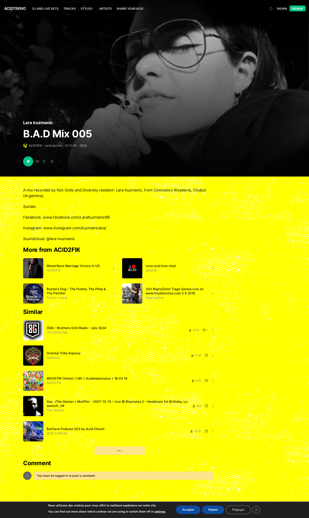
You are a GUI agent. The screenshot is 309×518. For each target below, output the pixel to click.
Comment (37, 463)
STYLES (86, 8)
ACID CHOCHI (57, 433)
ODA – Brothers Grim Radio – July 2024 (76, 328)
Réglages (238, 510)
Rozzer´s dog (57, 298)
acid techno (53, 145)
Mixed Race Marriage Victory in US (73, 266)
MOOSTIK (54, 383)
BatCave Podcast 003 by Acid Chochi (75, 429)
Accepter (188, 510)
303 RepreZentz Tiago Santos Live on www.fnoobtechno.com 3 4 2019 (174, 291)
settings (159, 512)
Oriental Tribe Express (64, 353)
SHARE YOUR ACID (130, 8)
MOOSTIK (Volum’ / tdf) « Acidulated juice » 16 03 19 (87, 378)
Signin (282, 8)
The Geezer (55, 410)
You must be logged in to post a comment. (66, 475)
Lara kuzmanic (38, 122)
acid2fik (151, 270)
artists (105, 8)
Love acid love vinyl (161, 266)
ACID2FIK (35, 145)
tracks (69, 8)
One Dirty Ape (57, 332)
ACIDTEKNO (15, 8)
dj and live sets (45, 8)
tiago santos (155, 298)
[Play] (28, 161)
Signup (297, 8)
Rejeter (213, 510)
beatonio (53, 358)
